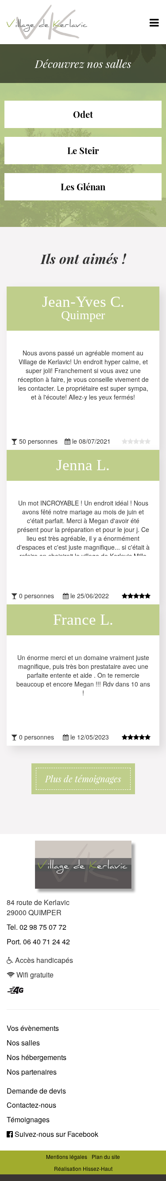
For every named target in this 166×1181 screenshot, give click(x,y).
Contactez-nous (31, 1105)
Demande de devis (36, 1091)
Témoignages (28, 1119)
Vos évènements (33, 1028)
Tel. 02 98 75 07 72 (36, 927)
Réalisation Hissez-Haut (83, 1168)
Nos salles (23, 1043)
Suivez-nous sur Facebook (55, 1134)
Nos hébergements (36, 1057)
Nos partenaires (32, 1072)
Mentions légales (66, 1156)
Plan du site (106, 1156)
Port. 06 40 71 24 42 (38, 941)
